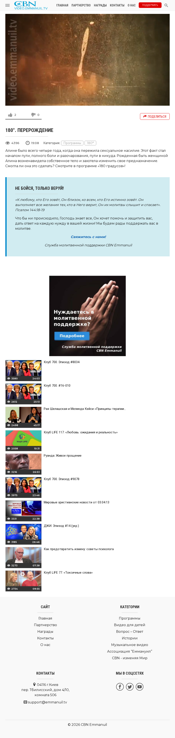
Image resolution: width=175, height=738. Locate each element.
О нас (132, 5)
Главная (62, 5)
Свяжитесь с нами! (88, 237)
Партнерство (81, 5)
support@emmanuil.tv (47, 702)
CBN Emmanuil (94, 725)
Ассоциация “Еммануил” (129, 651)
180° (90, 143)
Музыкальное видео (129, 645)
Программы (72, 143)
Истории (130, 638)
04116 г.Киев (45, 690)
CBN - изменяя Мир (129, 658)
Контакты (117, 5)
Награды (100, 5)
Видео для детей (129, 625)
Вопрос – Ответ (129, 632)
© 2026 (74, 725)
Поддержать (150, 5)
